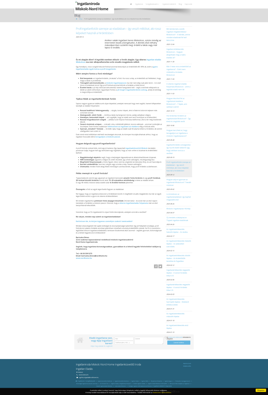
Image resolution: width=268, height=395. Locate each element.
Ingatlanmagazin (168, 381)
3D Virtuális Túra (103, 383)
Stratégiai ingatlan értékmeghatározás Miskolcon (140, 386)
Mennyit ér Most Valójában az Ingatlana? (179, 383)
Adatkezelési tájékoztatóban (162, 392)
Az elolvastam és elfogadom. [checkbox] (179, 338)
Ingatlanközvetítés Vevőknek (121, 381)
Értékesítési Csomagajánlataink (182, 381)
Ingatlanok (139, 4)
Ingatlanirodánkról (169, 4)
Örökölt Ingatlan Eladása (139, 383)
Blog (180, 4)
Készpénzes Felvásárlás (156, 381)
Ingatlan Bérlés (144, 381)
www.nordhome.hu (84, 258)
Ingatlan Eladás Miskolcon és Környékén (157, 383)
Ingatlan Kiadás (135, 381)
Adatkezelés (187, 366)
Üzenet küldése (179, 343)
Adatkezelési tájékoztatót (175, 337)
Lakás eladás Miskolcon (120, 386)
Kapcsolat (188, 4)
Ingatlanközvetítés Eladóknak (104, 381)
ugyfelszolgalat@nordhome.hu (89, 377)
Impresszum (187, 363)
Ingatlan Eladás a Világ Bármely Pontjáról (120, 383)
